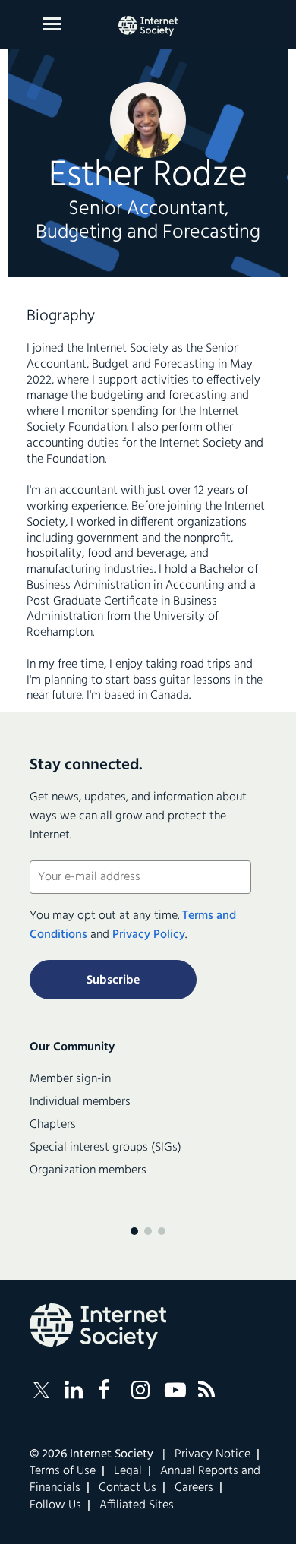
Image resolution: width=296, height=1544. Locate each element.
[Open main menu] (52, 24)
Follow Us (55, 1505)
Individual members (80, 1102)
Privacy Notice (212, 1454)
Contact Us (127, 1488)
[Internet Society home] (148, 25)
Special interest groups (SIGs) (105, 1147)
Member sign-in (70, 1079)
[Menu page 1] (134, 1231)
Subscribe (113, 980)
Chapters (53, 1125)
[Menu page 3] (161, 1231)
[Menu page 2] (148, 1231)
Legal (128, 1471)
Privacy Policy (148, 935)
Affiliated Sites (136, 1505)
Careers (194, 1488)
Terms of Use (63, 1471)
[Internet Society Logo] (98, 1326)
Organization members (88, 1170)
